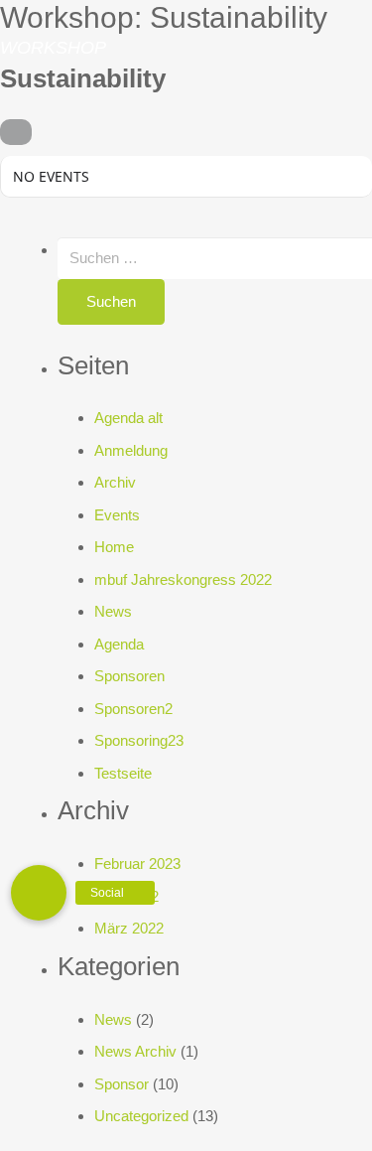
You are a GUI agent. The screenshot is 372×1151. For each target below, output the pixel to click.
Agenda (119, 644)
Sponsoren (129, 675)
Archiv (115, 482)
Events (117, 514)
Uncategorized (141, 1115)
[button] (38, 893)
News (113, 611)
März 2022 (129, 928)
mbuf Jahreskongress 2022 (183, 579)
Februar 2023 (137, 863)
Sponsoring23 (139, 740)
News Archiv (135, 1051)
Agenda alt (128, 417)
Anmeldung (131, 450)
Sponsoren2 (133, 708)
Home (114, 546)
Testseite (123, 773)
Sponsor (121, 1084)
